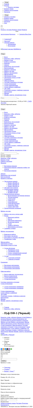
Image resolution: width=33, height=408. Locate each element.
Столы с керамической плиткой (17, 253)
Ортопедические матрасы (12, 194)
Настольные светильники (12, 267)
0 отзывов (6, 339)
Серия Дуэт (11, 200)
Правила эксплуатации (11, 10)
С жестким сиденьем (14, 257)
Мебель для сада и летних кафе (13, 214)
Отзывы (7, 369)
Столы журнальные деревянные (13, 286)
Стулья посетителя (9, 279)
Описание (7, 367)
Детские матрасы (13, 197)
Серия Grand (11, 198)
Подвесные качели (13, 222)
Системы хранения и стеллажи (13, 82)
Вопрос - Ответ (9, 371)
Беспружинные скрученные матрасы (19, 195)
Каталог (6, 5)
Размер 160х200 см (13, 184)
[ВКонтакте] (1, 349)
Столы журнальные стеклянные (13, 288)
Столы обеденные (9, 248)
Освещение (7, 79)
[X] (7, 349)
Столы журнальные (10, 84)
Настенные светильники (11, 265)
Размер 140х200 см (13, 183)
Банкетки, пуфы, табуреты (12, 58)
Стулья (6, 256)
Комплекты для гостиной (11, 66)
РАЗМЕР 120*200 (13, 191)
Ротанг (6, 216)
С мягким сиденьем (14, 259)
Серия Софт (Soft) (13, 206)
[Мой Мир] (5, 349)
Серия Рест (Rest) (13, 205)
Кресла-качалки (9, 68)
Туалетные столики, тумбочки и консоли (16, 90)
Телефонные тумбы (10, 239)
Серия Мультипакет (14, 203)
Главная (6, 4)
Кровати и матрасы (10, 69)
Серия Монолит (12, 202)
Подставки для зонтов (11, 236)
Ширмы (6, 93)
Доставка (19, 403)
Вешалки (7, 63)
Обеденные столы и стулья (12, 77)
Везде (6, 57)
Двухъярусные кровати (11, 187)
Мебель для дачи (9, 71)
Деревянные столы (13, 250)
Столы (10, 223)
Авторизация (12, 44)
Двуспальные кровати (10, 181)
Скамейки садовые (10, 228)
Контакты (7, 12)
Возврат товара (8, 8)
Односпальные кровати (11, 189)
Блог (5, 23)
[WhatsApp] (11, 349)
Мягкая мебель (8, 74)
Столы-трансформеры (14, 254)
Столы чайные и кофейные (12, 87)
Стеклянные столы (13, 251)
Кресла (10, 219)
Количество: (4, 353)
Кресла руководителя (10, 276)
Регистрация (11, 45)
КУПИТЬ (3, 361)
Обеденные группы (10, 76)
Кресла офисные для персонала (13, 274)
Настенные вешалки (10, 170)
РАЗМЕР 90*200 (13, 192)
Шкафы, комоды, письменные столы (15, 95)
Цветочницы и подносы (15, 227)
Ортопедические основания (12, 208)
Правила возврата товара (8, 403)
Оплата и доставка (13, 7)
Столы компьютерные (11, 277)
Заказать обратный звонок (8, 104)
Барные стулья (8, 60)
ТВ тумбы (7, 88)
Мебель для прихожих (11, 73)
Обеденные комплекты (15, 220)
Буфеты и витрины (10, 61)
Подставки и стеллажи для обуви (14, 237)
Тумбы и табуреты (13, 225)
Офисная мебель (9, 80)
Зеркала (6, 65)
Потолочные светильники (12, 268)
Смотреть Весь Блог (25, 34)
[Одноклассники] (3, 349)
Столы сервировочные (11, 85)
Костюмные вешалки (10, 166)
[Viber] (9, 349)
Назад (6, 2)
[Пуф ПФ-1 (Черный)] (7, 334)
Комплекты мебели (13, 217)
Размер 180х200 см (13, 186)
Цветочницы (8, 91)
